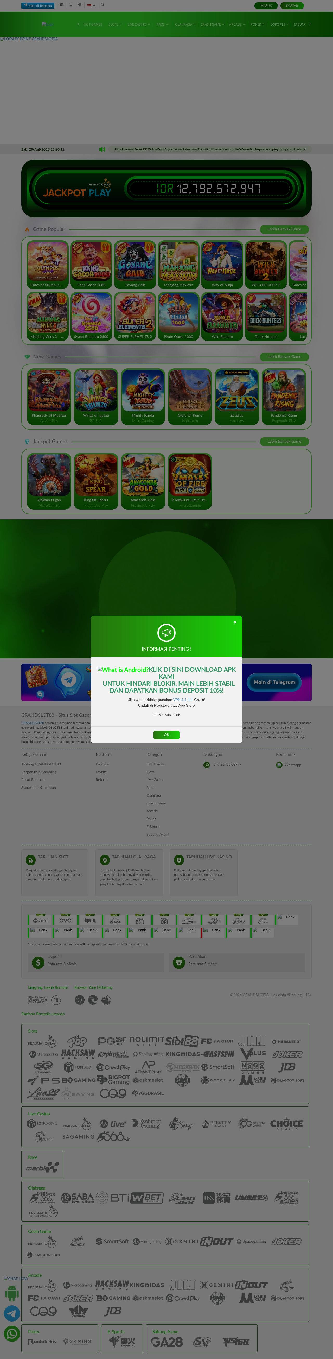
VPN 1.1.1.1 (183, 699)
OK (166, 735)
